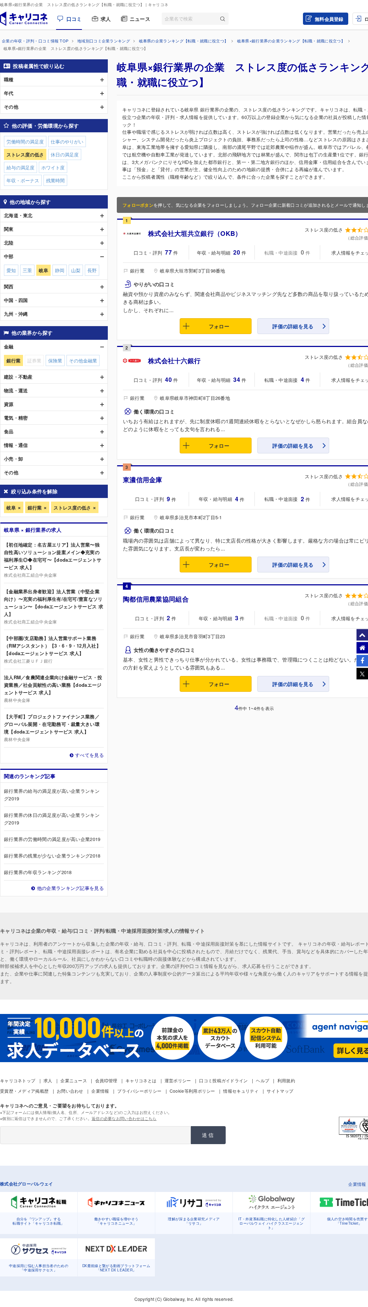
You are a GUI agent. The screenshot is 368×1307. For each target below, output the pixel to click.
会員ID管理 (106, 1080)
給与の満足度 (20, 167)
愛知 (11, 270)
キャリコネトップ (17, 1080)
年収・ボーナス (22, 180)
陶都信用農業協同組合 (156, 599)
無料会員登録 (329, 18)
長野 (92, 270)
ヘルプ (262, 1080)
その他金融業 (83, 360)
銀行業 (35, 507)
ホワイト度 (53, 167)
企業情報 (100, 1091)
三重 (27, 270)
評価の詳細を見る (292, 326)
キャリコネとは (140, 1080)
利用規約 (286, 1080)
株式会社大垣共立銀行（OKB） (195, 233)
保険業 (55, 360)
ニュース (140, 18)
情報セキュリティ (240, 1091)
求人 (106, 18)
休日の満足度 (65, 154)
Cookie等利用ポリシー (192, 1091)
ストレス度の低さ (72, 507)
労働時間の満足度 (25, 141)
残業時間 (55, 180)
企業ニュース (73, 1080)
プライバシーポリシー (139, 1091)
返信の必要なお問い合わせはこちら (124, 1118)
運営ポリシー (178, 1080)
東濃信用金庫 (142, 479)
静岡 (59, 270)
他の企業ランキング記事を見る (70, 888)
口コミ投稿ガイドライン (223, 1080)
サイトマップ (280, 1091)
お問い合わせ (70, 1091)
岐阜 (11, 507)
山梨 (75, 270)
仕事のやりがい (67, 141)
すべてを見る (89, 754)
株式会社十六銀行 (174, 360)
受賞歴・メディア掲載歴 (24, 1091)
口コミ (74, 18)
